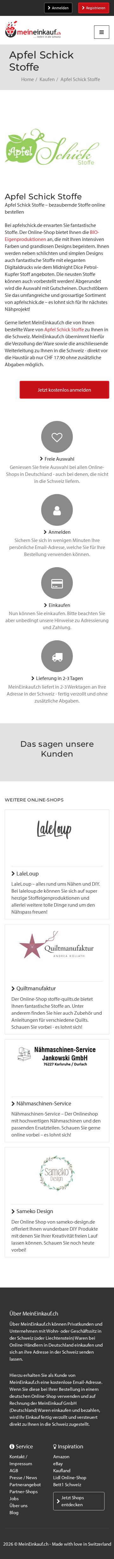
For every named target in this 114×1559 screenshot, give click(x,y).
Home (27, 79)
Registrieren (95, 8)
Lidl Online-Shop (69, 1477)
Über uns (19, 1505)
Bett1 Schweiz (67, 1484)
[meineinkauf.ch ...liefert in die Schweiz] (33, 30)
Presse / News (23, 1477)
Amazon (61, 1456)
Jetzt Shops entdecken (72, 1501)
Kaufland (61, 1470)
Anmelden (60, 8)
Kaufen (47, 79)
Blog (14, 1512)
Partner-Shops (24, 1491)
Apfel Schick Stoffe (64, 329)
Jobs (14, 1498)
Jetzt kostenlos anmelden (64, 390)
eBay (58, 1463)
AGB (14, 1470)
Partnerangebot (25, 1484)
